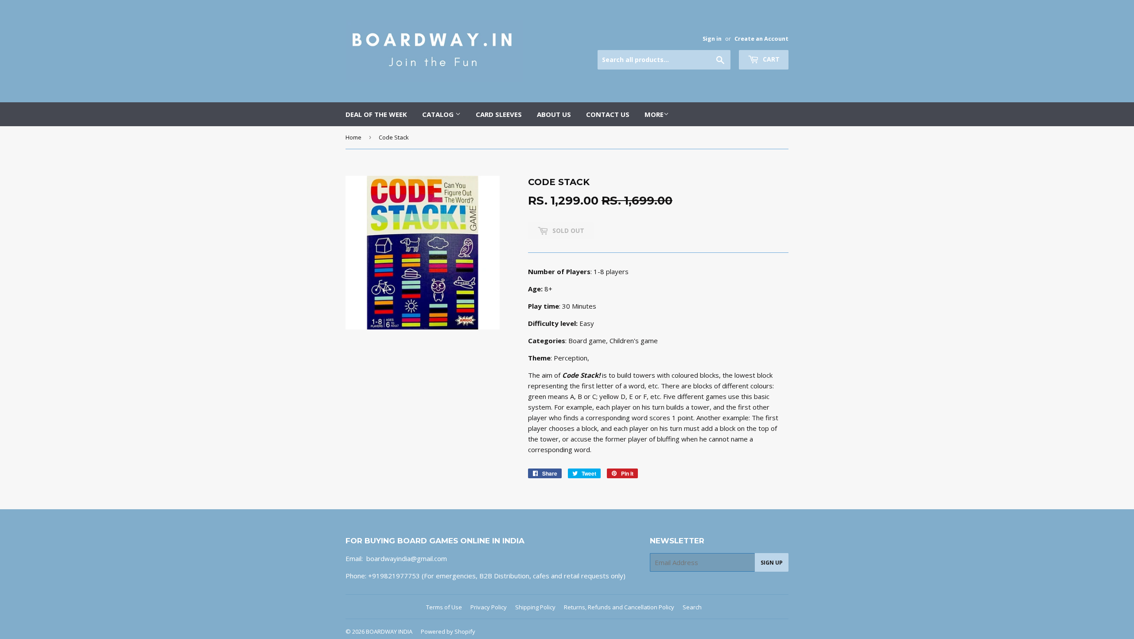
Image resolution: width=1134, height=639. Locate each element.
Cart (770, 59)
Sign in (712, 39)
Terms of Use (444, 607)
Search (692, 607)
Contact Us (607, 114)
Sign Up (772, 562)
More (654, 114)
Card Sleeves (499, 114)
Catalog (438, 114)
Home (353, 137)
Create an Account (761, 39)
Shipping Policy (535, 607)
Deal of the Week (376, 114)
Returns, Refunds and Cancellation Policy (619, 607)
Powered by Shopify (448, 631)
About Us (554, 114)
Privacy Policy (488, 607)
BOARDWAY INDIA (389, 631)
